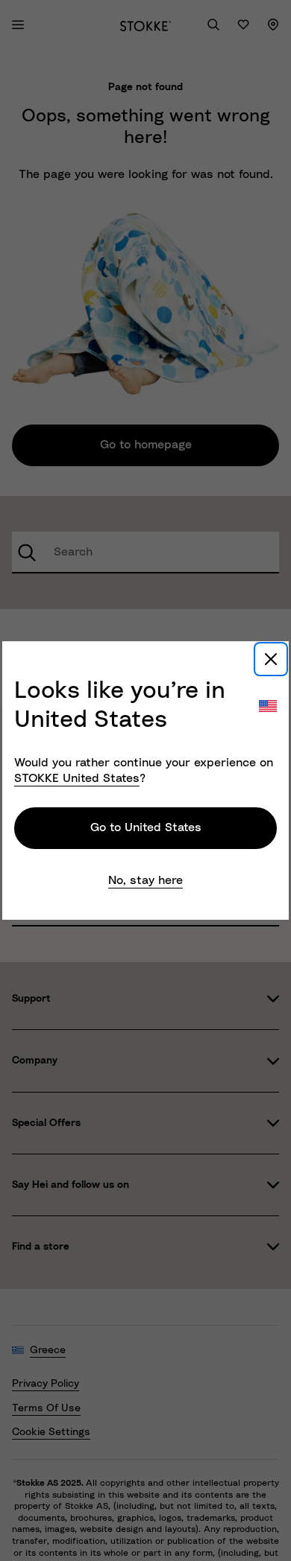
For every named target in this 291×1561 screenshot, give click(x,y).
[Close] (271, 659)
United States (77, 778)
